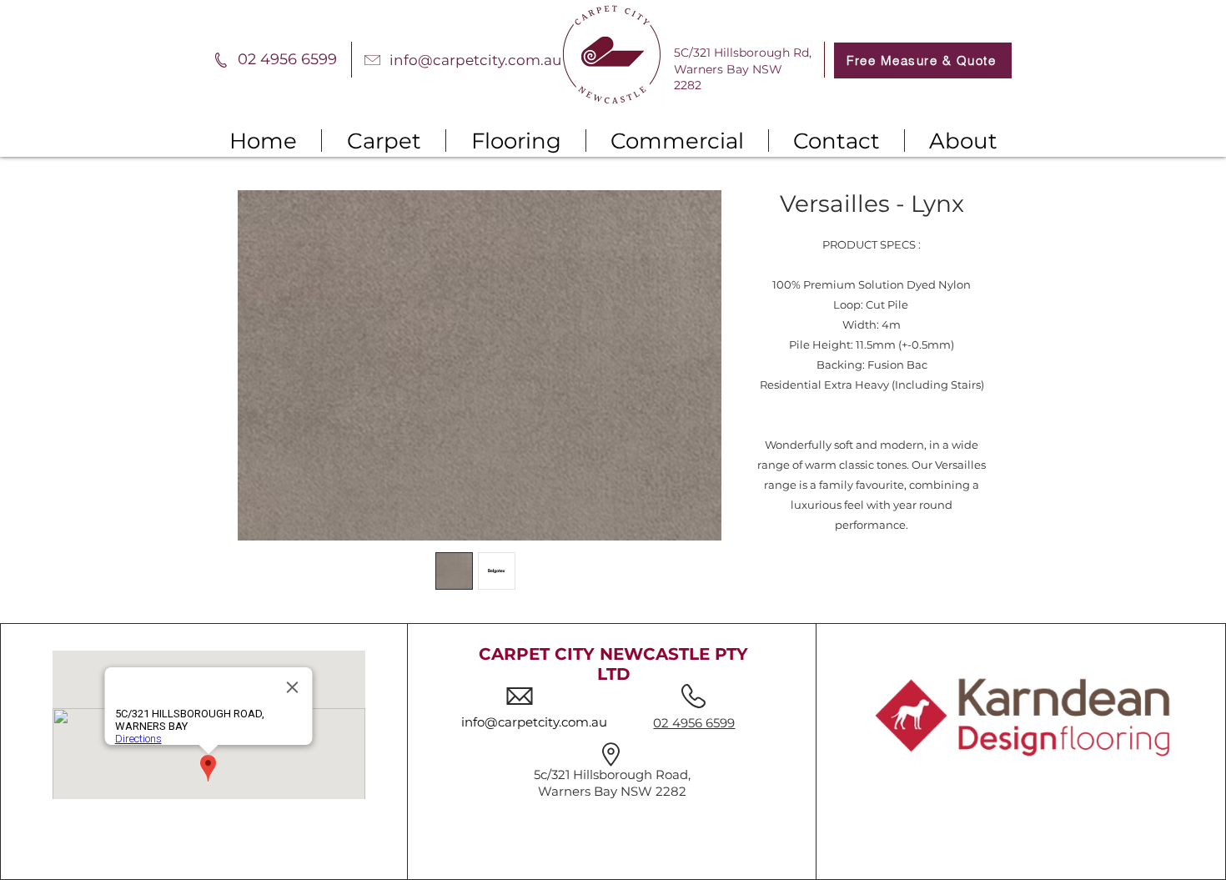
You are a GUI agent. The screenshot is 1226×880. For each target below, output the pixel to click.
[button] (383, 140)
